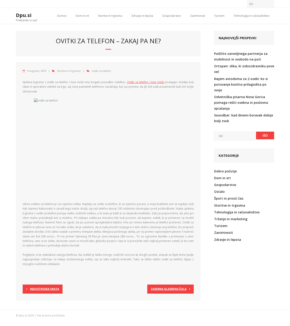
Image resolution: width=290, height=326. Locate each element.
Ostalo (219, 191)
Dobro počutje (225, 171)
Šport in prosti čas (228, 198)
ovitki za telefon (101, 70)
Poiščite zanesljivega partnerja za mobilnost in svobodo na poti (241, 56)
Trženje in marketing (230, 219)
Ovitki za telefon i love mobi (145, 82)
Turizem (219, 16)
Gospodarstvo (171, 16)
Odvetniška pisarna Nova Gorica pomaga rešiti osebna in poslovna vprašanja (241, 102)
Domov (62, 16)
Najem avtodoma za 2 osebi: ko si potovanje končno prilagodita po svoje (241, 84)
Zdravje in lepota (142, 16)
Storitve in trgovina (110, 16)
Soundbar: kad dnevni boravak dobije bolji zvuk (243, 118)
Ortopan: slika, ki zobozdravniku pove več (244, 69)
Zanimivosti (197, 16)
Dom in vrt (82, 16)
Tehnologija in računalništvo (252, 16)
